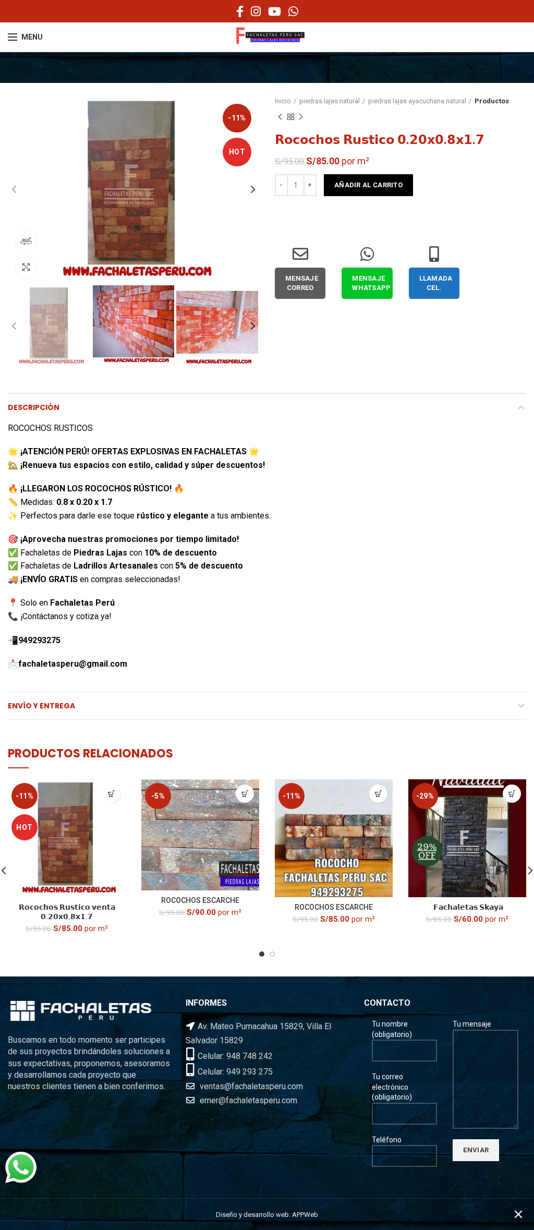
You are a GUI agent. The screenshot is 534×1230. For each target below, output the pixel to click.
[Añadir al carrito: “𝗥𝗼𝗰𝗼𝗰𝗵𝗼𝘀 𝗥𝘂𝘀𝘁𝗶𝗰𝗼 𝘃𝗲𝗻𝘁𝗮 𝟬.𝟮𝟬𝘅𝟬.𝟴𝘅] (111, 794)
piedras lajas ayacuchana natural (417, 101)
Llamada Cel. (436, 283)
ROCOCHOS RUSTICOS (51, 428)
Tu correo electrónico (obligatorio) (392, 1086)
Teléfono (387, 1140)
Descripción (33, 407)
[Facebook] (240, 11)
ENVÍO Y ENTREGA (41, 706)
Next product (301, 117)
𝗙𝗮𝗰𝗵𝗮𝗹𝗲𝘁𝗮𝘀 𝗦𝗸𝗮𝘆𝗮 (467, 907)
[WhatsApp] (293, 11)
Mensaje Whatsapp (371, 283)
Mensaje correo (301, 283)
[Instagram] (255, 11)
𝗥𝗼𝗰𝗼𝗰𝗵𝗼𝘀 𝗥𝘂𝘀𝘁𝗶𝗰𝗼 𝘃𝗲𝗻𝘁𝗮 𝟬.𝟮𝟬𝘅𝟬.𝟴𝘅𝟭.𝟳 (67, 912)
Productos (492, 101)
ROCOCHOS (108, 488)
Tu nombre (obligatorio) (392, 1029)
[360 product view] (26, 241)
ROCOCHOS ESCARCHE (200, 900)
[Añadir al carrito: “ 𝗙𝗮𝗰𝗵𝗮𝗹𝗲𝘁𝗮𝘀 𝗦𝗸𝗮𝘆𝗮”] (512, 794)
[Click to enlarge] (26, 267)
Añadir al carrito (368, 185)
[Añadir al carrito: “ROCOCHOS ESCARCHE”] (245, 794)
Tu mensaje (472, 1024)
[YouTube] (274, 11)
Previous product (280, 117)
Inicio (283, 101)
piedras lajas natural (329, 101)
